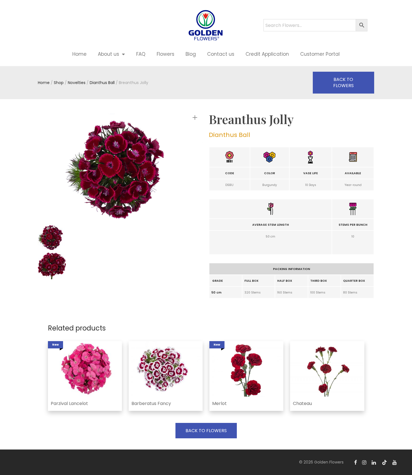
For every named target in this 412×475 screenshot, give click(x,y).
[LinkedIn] (374, 462)
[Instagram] (364, 462)
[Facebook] (355, 462)
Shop (59, 82)
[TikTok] (384, 462)
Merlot (219, 403)
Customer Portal (320, 54)
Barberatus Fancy (151, 403)
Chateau (302, 403)
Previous (70, 168)
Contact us (220, 54)
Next (196, 168)
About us (108, 54)
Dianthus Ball (102, 82)
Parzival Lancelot (69, 403)
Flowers (165, 54)
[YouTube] (394, 462)
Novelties (76, 82)
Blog (191, 54)
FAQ (140, 54)
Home (79, 54)
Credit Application (267, 54)
